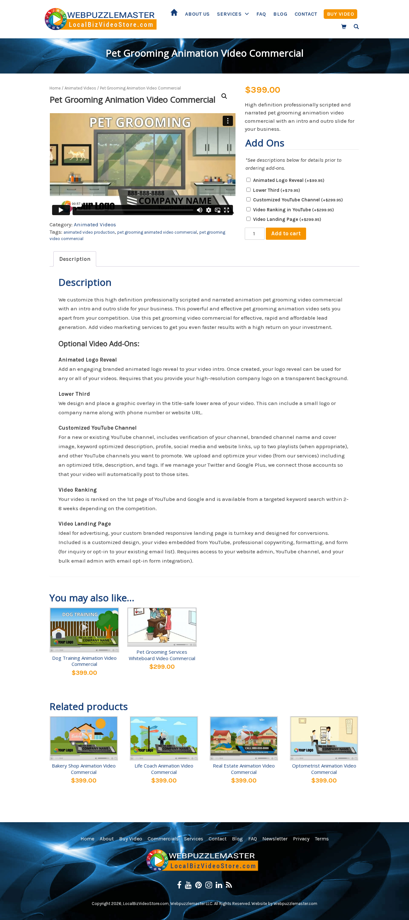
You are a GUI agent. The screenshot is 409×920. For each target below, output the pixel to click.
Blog (280, 14)
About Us (197, 14)
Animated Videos (80, 88)
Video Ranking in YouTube (293, 210)
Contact (306, 14)
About (107, 839)
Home (174, 14)
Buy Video (340, 14)
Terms (322, 839)
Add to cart (286, 233)
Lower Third (276, 190)
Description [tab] (74, 259)
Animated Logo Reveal (288, 180)
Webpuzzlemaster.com (295, 903)
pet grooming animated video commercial (157, 232)
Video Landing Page (287, 219)
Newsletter (275, 839)
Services (229, 14)
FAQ (261, 14)
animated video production (89, 232)
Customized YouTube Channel (298, 200)
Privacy (301, 839)
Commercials (163, 839)
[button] (224, 96)
